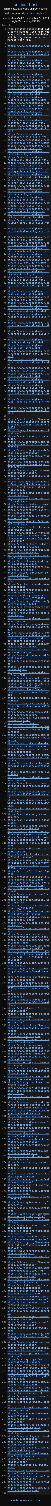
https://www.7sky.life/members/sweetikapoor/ (28, 719)
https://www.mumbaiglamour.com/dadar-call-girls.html (28, 204)
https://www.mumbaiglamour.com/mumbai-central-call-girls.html (28, 354)
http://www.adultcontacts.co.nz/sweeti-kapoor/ (28, 855)
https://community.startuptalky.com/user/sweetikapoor (28, 1078)
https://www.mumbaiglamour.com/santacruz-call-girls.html (28, 135)
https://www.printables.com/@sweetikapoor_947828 (28, 602)
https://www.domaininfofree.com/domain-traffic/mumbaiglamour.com (28, 786)
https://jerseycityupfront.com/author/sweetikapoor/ (28, 1360)
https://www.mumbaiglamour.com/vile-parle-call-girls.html (28, 175)
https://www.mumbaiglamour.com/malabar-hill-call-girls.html (28, 286)
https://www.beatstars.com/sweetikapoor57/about (28, 918)
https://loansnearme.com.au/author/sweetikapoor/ (28, 1397)
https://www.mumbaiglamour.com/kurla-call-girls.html (28, 187)
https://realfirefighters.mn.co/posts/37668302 (28, 568)
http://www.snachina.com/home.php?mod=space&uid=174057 (28, 1269)
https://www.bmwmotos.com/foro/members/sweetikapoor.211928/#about (28, 729)
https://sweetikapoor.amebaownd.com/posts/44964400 (28, 827)
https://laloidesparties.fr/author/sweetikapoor (28, 1175)
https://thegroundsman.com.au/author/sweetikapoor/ (28, 1383)
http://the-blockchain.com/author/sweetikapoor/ (28, 557)
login (32, 13)
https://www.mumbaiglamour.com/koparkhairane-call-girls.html (28, 317)
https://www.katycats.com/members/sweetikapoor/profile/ (28, 1052)
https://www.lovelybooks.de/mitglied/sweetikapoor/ (28, 451)
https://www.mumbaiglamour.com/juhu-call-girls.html (28, 93)
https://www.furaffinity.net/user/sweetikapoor (28, 528)
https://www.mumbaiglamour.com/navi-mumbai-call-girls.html (28, 68)
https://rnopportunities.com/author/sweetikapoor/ (28, 1472)
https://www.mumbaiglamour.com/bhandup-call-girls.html (28, 198)
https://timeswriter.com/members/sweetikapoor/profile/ (28, 1215)
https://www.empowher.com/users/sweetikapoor (28, 500)
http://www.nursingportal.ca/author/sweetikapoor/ (28, 1443)
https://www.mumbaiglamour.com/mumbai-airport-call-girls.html (28, 410)
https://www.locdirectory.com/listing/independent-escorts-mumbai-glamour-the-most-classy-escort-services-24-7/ (28, 636)
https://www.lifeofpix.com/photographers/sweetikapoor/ (28, 505)
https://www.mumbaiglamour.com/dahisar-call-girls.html (28, 369)
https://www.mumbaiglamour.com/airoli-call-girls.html (28, 298)
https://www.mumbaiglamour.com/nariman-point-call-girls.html (28, 334)
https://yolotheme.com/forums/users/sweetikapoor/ (28, 608)
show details (7, 25)
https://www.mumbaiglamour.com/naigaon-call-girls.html (28, 386)
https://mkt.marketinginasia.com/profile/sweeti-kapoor (28, 1349)
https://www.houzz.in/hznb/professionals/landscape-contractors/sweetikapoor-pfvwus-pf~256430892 (28, 537)
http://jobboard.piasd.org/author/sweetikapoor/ (28, 1454)
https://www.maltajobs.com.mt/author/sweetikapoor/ (28, 1437)
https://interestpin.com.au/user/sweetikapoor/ (28, 1123)
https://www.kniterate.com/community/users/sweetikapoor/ (28, 1298)
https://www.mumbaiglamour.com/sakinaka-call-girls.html (28, 310)
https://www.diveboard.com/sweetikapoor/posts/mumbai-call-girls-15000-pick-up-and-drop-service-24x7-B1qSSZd (28, 682)
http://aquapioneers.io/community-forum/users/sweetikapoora (28, 971)
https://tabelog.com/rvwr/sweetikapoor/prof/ (28, 941)
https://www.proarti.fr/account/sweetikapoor (28, 523)
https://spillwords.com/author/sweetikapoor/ (28, 1409)
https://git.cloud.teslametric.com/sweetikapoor (28, 1129)
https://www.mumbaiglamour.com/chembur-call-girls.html (28, 121)
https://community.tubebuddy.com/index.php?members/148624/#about (28, 706)
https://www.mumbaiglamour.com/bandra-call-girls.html (28, 87)
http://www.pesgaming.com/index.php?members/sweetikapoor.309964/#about (28, 464)
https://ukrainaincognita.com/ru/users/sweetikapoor (28, 1035)
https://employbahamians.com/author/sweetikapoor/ (28, 1135)
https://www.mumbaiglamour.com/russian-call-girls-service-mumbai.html (28, 54)
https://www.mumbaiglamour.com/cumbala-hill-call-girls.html (28, 393)
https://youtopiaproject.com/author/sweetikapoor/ (28, 1152)
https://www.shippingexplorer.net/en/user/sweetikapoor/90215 (28, 627)
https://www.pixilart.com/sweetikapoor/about (28, 1186)
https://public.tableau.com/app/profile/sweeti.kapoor (28, 884)
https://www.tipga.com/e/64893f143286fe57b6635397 (28, 713)
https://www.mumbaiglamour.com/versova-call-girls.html (28, 210)
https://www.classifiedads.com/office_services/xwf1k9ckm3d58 (28, 692)
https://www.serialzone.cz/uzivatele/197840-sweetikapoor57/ (28, 1311)
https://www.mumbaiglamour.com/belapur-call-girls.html (28, 267)
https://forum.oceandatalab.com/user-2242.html (28, 674)
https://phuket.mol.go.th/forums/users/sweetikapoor (28, 1292)
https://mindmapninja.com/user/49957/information (28, 1477)
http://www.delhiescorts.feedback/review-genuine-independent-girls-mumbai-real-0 (28, 1390)
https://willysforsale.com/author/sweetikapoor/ (28, 1252)
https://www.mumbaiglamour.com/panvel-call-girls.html (28, 238)
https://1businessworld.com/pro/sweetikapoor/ (28, 1303)
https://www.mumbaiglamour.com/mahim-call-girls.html (28, 255)
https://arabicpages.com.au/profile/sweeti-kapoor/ (28, 1489)
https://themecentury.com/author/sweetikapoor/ (28, 1180)
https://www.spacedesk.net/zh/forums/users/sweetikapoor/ (28, 833)
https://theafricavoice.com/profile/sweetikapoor (28, 1323)
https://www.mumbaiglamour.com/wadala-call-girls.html (28, 341)
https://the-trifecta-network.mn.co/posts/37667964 (28, 545)
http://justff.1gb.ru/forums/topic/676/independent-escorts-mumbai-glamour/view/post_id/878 (28, 423)
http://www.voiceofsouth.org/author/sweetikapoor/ (28, 1281)
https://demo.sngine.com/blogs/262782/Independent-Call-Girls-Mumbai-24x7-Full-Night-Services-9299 (28, 1374)
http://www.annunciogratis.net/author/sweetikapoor (28, 551)
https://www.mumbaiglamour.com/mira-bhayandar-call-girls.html (28, 128)
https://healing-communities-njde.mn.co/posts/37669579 (28, 597)
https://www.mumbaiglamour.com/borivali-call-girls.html (28, 98)
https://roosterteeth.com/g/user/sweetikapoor (28, 511)
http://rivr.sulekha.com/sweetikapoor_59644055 (28, 907)
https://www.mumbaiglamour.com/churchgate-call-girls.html (28, 141)
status (30, 1500)
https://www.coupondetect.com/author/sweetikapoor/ (28, 1140)
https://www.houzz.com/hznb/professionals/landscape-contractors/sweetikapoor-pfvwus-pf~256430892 (28, 485)
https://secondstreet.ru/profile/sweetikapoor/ (28, 1015)
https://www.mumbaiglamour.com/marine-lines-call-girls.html (28, 362)
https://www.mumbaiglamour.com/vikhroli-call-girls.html (28, 261)
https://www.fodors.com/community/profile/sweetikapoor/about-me (28, 757)
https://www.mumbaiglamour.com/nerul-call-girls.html (28, 115)
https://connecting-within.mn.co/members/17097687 (28, 645)
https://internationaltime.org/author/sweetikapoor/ (28, 1112)
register (40, 13)
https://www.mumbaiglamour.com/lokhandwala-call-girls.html (28, 231)
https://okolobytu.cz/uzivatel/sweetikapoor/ (28, 1192)
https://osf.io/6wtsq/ (23, 723)
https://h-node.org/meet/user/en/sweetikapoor (28, 1232)
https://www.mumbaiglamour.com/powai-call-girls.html (28, 193)
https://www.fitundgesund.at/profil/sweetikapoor (28, 1041)
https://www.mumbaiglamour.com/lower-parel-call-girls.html (28, 223)
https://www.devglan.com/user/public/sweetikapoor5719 (28, 947)
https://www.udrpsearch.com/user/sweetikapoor (28, 1226)
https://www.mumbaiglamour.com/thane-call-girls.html (28, 61)
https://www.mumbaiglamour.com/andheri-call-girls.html (28, 75)
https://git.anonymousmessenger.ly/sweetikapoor (28, 1117)
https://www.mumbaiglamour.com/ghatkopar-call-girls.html (28, 304)
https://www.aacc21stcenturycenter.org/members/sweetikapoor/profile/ (28, 1091)
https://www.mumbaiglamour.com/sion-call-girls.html (28, 375)
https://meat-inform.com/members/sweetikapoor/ (28, 1318)
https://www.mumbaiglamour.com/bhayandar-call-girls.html (28, 170)
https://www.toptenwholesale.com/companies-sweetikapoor (28, 744)
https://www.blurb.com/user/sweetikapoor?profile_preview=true (28, 803)
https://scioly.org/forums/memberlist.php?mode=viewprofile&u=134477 (28, 1245)
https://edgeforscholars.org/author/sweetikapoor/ (28, 591)
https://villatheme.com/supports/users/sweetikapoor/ (28, 1286)
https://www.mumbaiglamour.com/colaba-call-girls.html (28, 104)
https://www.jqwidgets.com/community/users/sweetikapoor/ (28, 1238)
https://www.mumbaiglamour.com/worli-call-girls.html (28, 147)
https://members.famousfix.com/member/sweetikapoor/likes (28, 935)
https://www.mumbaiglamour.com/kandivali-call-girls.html (28, 158)
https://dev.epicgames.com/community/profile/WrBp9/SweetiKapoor (28, 738)
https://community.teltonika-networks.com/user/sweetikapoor (28, 766)
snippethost (25, 4)
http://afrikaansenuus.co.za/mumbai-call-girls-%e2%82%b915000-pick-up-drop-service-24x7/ (28, 986)
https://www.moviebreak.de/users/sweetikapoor (28, 750)
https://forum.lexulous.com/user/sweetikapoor (28, 651)
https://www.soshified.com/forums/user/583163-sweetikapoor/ (28, 794)
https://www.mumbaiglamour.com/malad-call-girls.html (28, 153)
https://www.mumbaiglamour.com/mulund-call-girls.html (28, 380)
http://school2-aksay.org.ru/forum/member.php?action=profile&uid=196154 (28, 1071)
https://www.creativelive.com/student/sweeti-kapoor (28, 912)
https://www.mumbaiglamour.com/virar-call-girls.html (28, 181)
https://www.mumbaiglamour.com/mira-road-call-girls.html (28, 250)
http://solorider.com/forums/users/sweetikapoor (28, 978)
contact (38, 1500)
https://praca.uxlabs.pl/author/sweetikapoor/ (28, 1058)
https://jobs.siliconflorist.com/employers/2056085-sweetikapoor (28, 1028)
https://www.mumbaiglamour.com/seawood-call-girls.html (28, 273)
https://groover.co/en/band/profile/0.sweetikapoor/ (28, 1426)
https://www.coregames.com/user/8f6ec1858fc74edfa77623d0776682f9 (28, 444)
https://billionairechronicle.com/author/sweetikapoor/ (28, 1046)
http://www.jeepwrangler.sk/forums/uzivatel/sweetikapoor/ (28, 1366)
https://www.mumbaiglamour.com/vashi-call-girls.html (28, 110)
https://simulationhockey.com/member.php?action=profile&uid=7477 (28, 1336)
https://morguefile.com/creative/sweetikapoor (28, 1483)
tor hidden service (18, 1500)
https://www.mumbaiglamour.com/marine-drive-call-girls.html (28, 325)
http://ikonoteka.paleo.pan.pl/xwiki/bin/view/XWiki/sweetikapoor (28, 1002)
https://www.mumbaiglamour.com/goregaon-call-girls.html (28, 81)
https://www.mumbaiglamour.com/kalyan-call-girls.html (28, 292)
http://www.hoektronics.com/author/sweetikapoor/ (28, 1275)
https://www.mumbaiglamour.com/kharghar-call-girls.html (28, 244)
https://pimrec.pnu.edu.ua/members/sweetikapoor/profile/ (28, 838)
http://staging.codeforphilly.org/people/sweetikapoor (28, 878)
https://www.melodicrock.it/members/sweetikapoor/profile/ (28, 953)
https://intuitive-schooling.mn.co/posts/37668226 (28, 562)
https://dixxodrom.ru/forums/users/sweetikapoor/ (28, 1263)
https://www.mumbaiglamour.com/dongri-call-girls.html (28, 216)
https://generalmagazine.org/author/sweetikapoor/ (28, 471)
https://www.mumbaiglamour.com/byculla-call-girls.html (28, 278)
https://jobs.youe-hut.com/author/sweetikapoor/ (28, 1449)
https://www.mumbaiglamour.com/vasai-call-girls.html (28, 164)
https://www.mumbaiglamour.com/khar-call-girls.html (28, 346)
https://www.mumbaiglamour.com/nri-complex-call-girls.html (28, 402)
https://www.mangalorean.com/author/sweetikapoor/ (28, 1343)
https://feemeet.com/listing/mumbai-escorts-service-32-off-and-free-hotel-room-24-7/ (28, 1105)
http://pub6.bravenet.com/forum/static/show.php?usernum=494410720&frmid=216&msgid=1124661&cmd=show (28, 864)
